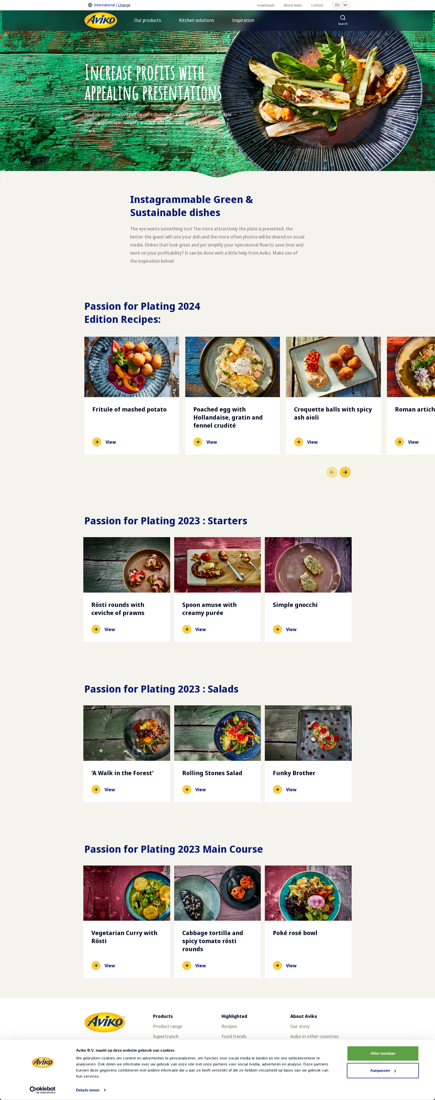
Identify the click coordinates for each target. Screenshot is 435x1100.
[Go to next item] (345, 472)
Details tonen (87, 1090)
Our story (300, 1026)
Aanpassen (380, 1070)
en (337, 5)
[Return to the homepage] (100, 20)
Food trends (234, 1036)
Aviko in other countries (314, 1036)
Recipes (229, 1026)
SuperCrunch (165, 1036)
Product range (167, 1026)
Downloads (266, 5)
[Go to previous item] (332, 472)
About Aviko (293, 5)
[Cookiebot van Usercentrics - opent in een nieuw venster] (43, 1090)
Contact (317, 5)
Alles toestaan (383, 1053)
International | (112, 5)
